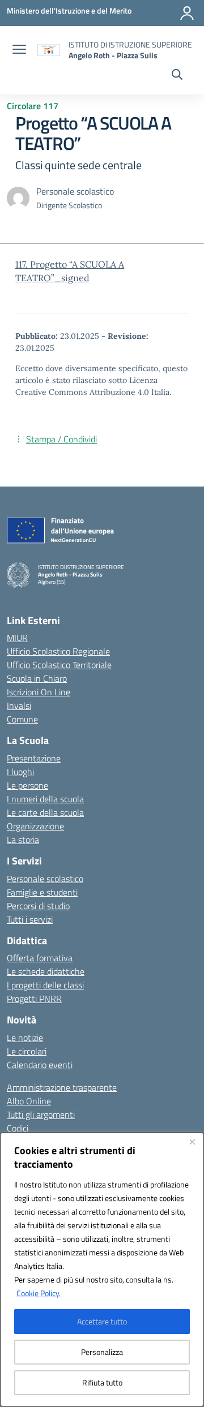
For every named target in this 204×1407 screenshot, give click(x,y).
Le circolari (26, 1051)
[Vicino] (192, 1141)
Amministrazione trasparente (62, 1087)
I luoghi (20, 771)
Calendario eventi (40, 1065)
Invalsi (19, 705)
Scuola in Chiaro (37, 678)
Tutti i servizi (30, 919)
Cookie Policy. (38, 1293)
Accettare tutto (102, 1321)
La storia (23, 839)
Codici (17, 1128)
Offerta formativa (40, 958)
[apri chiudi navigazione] (19, 50)
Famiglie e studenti (42, 892)
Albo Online (29, 1101)
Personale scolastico (45, 878)
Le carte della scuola (45, 812)
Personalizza (102, 1352)
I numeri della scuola (45, 799)
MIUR (17, 637)
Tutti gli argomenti (41, 1114)
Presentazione (34, 758)
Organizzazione (35, 826)
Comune (22, 719)
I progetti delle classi (45, 985)
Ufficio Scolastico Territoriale (59, 665)
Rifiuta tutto (102, 1382)
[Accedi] (187, 13)
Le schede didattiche (45, 971)
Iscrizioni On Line (38, 692)
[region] (102, 1269)
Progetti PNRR (34, 998)
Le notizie (25, 1037)
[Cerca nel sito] (177, 75)
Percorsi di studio (38, 906)
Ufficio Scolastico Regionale (58, 651)
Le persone (27, 785)
